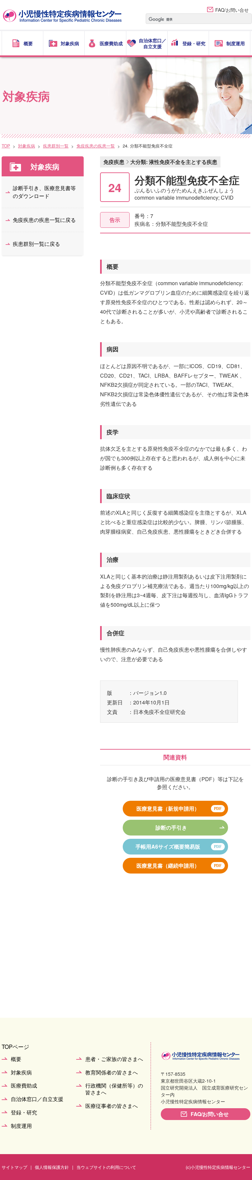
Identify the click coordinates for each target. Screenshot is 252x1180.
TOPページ (15, 1046)
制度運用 (21, 1126)
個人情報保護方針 (52, 1167)
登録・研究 (24, 1112)
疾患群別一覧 (56, 146)
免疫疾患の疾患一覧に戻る (44, 220)
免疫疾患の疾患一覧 (95, 146)
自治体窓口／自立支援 (37, 1099)
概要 (16, 1059)
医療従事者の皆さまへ (111, 1106)
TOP (6, 146)
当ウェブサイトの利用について (106, 1167)
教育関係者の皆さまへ (111, 1072)
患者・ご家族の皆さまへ (114, 1059)
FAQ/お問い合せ (232, 10)
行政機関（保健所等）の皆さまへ (114, 1089)
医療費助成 (24, 1085)
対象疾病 (26, 146)
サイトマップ (14, 1167)
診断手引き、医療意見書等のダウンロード (44, 192)
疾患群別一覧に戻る (36, 243)
